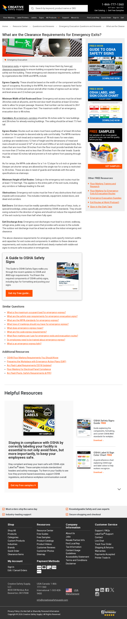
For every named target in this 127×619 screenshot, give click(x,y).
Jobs (68, 536)
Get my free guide (18, 293)
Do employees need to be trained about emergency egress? (36, 340)
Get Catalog (99, 10)
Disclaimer (71, 563)
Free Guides (42, 534)
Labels (34, 18)
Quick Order (106, 18)
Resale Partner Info (75, 540)
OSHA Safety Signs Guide (104, 422)
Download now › (111, 78)
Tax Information (73, 547)
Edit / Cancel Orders (17, 570)
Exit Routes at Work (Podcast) (104, 202)
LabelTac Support (104, 533)
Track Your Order (103, 544)
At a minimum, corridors (19, 118)
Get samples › (113, 166)
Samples (102, 132)
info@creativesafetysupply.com (52, 600)
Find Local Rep (93, 18)
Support (65, 18)
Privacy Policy (14, 611)
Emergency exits (10, 66)
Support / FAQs (102, 530)
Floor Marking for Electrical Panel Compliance (29, 369)
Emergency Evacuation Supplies (105, 198)
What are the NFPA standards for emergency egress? (33, 320)
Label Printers (22, 18)
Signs (41, 18)
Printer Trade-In (102, 557)
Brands (11, 547)
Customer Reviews (46, 547)
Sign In (116, 18)
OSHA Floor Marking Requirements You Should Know (32, 357)
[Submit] (32, 8)
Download (98, 440)
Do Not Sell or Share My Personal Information (40, 611)
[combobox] (58, 8)
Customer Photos (45, 551)
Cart (122, 18)
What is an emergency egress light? (24, 343)
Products (12, 534)
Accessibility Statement (77, 557)
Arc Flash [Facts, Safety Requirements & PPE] (29, 373)
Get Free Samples (116, 10)
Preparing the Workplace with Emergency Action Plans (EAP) (36, 361)
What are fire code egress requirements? (27, 332)
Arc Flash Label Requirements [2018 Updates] (29, 365)
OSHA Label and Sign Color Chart (104, 94)
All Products (51, 18)
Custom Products (16, 541)
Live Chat (99, 541)
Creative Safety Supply (32, 614)
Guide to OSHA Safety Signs (103, 51)
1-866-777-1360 (113, 4)
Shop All (12, 530)
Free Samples (43, 537)
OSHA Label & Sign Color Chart (104, 454)
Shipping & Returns (104, 547)
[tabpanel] (96, 431)
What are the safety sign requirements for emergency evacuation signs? (42, 316)
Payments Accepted (105, 554)
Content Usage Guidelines (73, 552)
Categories (13, 537)
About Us (75, 18)
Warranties (100, 551)
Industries (12, 544)
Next (119, 488)
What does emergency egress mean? (25, 328)
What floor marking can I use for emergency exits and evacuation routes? (42, 336)
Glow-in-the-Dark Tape (101, 206)
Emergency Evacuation (17, 60)
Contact (99, 537)
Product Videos (44, 544)
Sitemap (41, 554)
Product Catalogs (45, 541)
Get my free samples (22, 485)
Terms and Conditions (76, 560)
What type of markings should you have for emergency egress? (38, 324)
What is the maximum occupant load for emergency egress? (36, 312)
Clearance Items (16, 554)
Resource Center (45, 530)
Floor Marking (9, 18)
